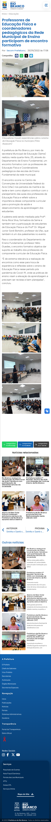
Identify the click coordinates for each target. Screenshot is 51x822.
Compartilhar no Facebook (27, 445)
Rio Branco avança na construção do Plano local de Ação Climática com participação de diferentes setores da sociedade (13, 482)
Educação (14, 14)
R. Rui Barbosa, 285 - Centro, (25, 814)
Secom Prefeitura (16, 50)
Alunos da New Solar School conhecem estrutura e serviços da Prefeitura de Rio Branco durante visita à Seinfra (12, 516)
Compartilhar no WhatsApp (11, 445)
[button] (16, 55)
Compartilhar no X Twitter (42, 445)
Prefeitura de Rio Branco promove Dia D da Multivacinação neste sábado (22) (36, 515)
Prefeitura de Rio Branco (17, 820)
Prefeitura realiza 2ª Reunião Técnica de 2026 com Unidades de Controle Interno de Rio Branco (37, 480)
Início (4, 14)
